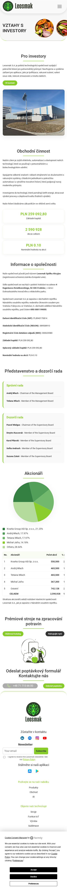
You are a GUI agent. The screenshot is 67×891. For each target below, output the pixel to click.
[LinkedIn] (22, 738)
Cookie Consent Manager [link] (16, 838)
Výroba (33, 821)
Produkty (33, 787)
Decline (33, 877)
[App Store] (30, 771)
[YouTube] (45, 738)
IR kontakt (10, 83)
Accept (34, 870)
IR (34, 797)
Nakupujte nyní (55, 634)
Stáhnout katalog (13, 634)
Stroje (33, 812)
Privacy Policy (29, 759)
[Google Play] (37, 771)
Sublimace (33, 825)
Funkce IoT (33, 816)
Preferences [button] (18, 860)
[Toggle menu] (59, 6)
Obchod (34, 792)
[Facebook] (30, 738)
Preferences (33, 884)
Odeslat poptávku (54, 686)
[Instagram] (37, 738)
